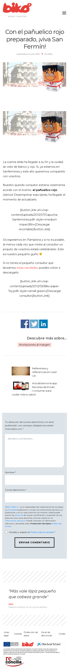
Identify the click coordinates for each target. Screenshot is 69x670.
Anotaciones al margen (34, 344)
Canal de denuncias (46, 634)
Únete (62, 633)
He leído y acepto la (32, 532)
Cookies (18, 633)
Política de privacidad (42, 532)
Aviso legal (6, 634)
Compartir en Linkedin (43, 324)
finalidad (12, 510)
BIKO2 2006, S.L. (12, 507)
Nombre (10, 472)
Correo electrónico (15, 489)
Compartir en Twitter (34, 324)
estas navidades (27, 267)
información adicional (15, 521)
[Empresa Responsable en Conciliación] (14, 661)
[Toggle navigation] (63, 10)
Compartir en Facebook (25, 324)
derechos (19, 515)
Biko (50, 54)
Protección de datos (31, 634)
